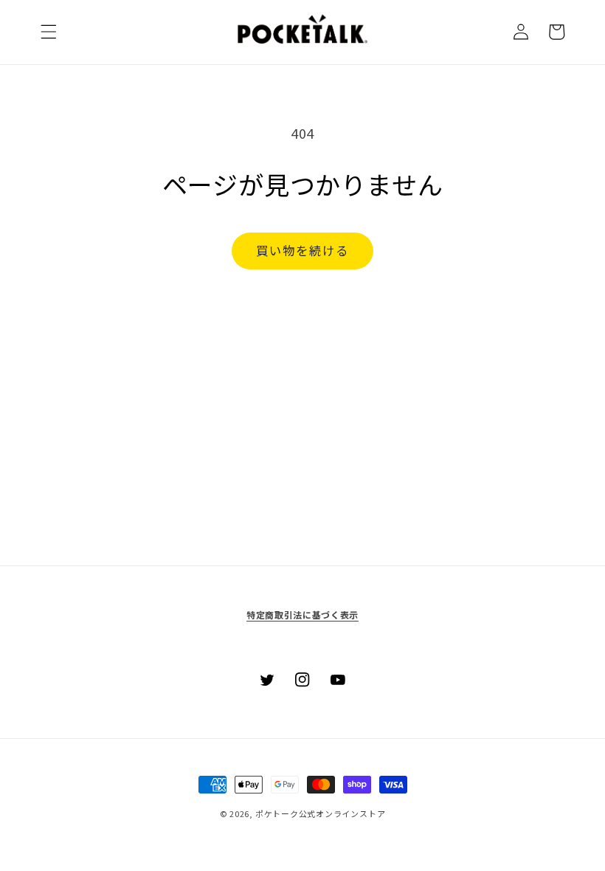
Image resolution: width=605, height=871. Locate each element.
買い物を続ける (303, 250)
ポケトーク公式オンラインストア (320, 813)
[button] (48, 31)
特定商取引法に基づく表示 (302, 614)
